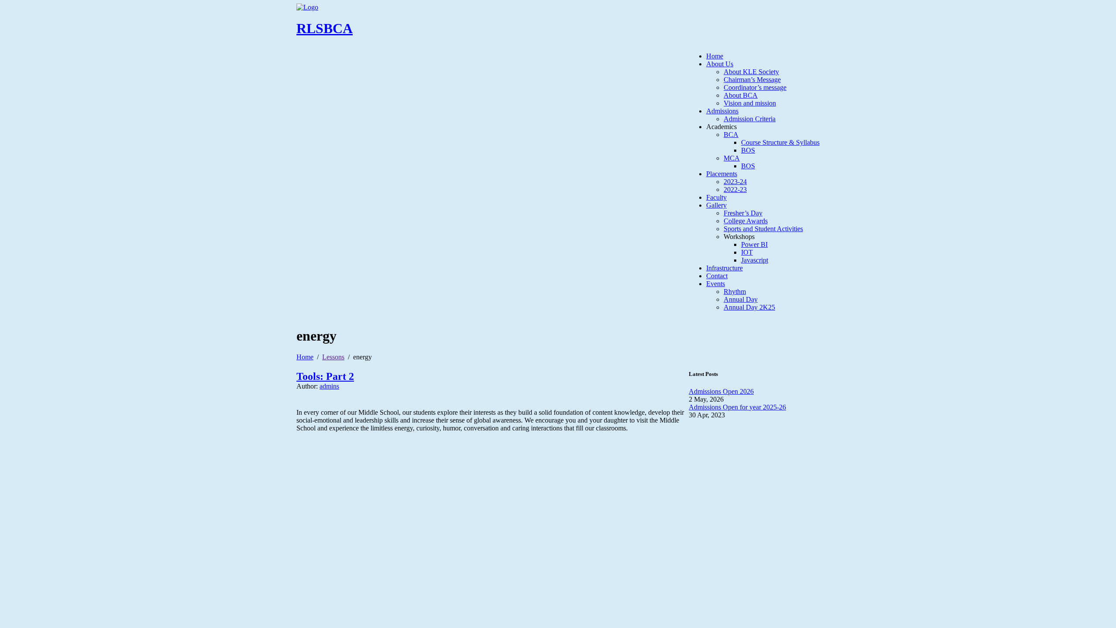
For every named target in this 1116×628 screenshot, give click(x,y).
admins (329, 386)
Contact (717, 276)
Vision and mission (750, 103)
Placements (721, 173)
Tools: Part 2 (325, 376)
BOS (748, 150)
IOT (747, 252)
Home (714, 56)
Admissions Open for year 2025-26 (737, 407)
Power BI (754, 244)
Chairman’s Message (752, 79)
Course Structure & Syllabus (780, 142)
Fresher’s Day (743, 213)
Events (715, 283)
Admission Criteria (750, 119)
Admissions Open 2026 (721, 391)
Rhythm (735, 291)
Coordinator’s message (755, 87)
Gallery (716, 205)
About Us (719, 64)
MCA (732, 158)
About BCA (741, 95)
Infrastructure (724, 268)
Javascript (754, 260)
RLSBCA (324, 28)
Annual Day (741, 299)
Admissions (722, 111)
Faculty (716, 197)
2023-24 (735, 181)
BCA (731, 134)
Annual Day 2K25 (749, 307)
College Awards (746, 221)
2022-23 (735, 189)
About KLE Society (751, 71)
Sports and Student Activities (763, 228)
